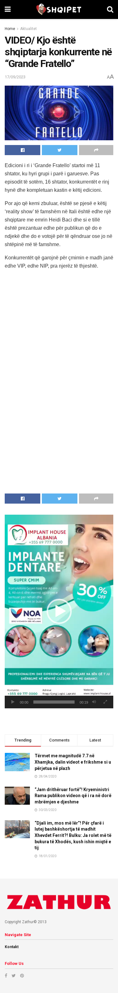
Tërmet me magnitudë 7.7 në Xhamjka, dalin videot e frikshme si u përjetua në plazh (73, 762)
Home (10, 29)
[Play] (13, 702)
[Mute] (94, 702)
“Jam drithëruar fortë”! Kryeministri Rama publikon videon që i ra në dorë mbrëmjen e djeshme (73, 795)
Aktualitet (28, 29)
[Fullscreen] (105, 702)
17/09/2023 (15, 77)
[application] (59, 611)
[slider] (54, 702)
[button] (59, 611)
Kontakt (12, 947)
